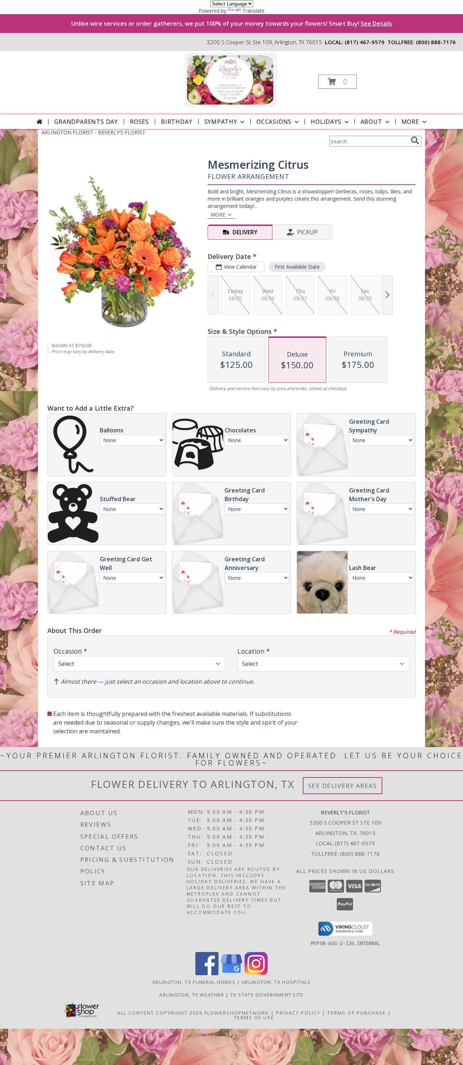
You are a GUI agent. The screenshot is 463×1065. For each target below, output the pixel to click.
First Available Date (297, 266)
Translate (253, 10)
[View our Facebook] (206, 973)
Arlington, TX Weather (191, 994)
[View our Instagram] (256, 973)
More (410, 122)
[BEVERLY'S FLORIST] (230, 79)
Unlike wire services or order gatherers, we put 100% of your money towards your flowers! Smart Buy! (231, 24)
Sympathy (220, 122)
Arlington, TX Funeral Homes (193, 982)
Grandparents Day (86, 122)
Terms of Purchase (356, 1013)
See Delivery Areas (342, 785)
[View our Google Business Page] (231, 973)
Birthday (176, 122)
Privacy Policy (298, 1013)
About (371, 122)
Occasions (274, 122)
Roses (139, 122)
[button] (337, 82)
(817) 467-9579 (365, 42)
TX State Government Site (267, 994)
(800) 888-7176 (436, 42)
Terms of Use (254, 1017)
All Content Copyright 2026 (160, 1013)
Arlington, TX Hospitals (276, 982)
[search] (415, 140)
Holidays (326, 122)
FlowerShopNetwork (236, 1013)
